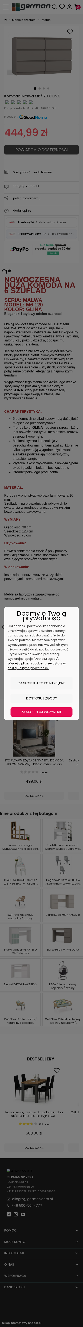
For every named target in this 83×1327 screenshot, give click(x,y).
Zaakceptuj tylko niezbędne (41, 683)
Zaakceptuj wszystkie (41, 711)
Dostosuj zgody (41, 698)
